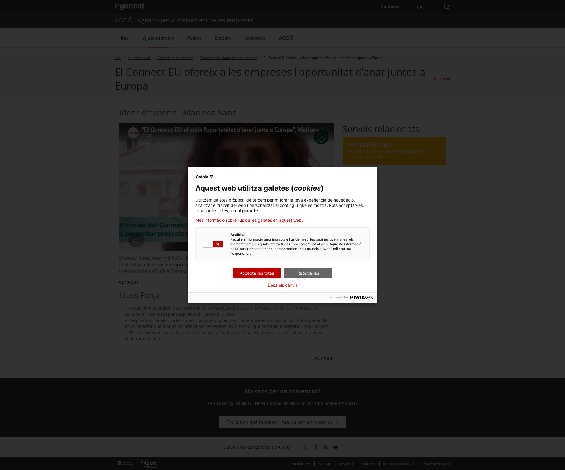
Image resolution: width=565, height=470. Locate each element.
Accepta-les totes (257, 273)
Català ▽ (204, 176)
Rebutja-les (308, 273)
